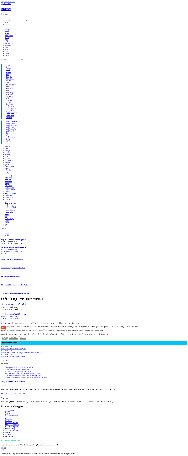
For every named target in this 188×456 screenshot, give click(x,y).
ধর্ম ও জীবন (9, 88)
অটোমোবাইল (9, 100)
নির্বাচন (8, 90)
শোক (6, 47)
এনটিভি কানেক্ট (10, 116)
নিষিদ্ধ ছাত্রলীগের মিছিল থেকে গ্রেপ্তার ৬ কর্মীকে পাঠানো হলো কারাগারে (17, 285)
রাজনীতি (7, 30)
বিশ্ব (7, 67)
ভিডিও (8, 133)
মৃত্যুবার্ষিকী (8, 45)
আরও (6, 360)
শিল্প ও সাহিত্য (10, 79)
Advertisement (10, 417)
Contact (8, 432)
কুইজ (7, 143)
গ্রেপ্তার (4, 338)
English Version (11, 112)
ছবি (7, 135)
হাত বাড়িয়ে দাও (9, 44)
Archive (8, 434)
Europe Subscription (12, 425)
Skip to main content (8, 2)
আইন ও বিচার (9, 36)
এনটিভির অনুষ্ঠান (10, 137)
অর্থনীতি (8, 73)
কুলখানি (7, 49)
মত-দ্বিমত (9, 77)
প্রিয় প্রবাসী (9, 94)
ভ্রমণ (7, 86)
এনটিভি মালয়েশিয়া (11, 108)
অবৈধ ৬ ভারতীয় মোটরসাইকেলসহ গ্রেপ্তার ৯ (11, 276)
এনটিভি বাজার (10, 114)
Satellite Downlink (11, 423)
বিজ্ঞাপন (8, 139)
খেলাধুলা (8, 69)
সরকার (7, 32)
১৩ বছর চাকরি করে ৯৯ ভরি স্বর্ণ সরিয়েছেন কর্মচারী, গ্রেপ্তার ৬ (15, 293)
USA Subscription (11, 427)
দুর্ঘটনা (7, 38)
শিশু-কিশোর (9, 104)
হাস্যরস (8, 102)
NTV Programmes (11, 415)
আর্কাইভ (8, 141)
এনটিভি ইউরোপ (10, 106)
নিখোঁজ (7, 53)
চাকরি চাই (9, 98)
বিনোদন (8, 71)
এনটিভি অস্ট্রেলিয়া (11, 125)
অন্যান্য (7, 42)
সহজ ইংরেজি (9, 92)
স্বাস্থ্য (8, 82)
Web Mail (8, 419)
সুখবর (6, 40)
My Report (9, 436)
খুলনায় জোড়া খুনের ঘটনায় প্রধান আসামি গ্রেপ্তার (14, 356)
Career (7, 413)
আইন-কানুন (9, 96)
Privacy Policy (10, 429)
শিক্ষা (7, 75)
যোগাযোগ (9, 118)
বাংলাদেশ (6, 9)
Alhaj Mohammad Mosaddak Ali (13, 381)
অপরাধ (7, 34)
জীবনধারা (8, 81)
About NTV (9, 411)
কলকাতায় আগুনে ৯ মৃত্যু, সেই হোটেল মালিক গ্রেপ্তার (13, 268)
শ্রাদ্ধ (7, 55)
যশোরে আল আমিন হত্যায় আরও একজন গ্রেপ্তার (12, 259)
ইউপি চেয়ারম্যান (13, 338)
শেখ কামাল (23, 338)
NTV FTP (8, 421)
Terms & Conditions (12, 430)
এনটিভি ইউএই (10, 110)
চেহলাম (7, 51)
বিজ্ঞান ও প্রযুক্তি (11, 84)
